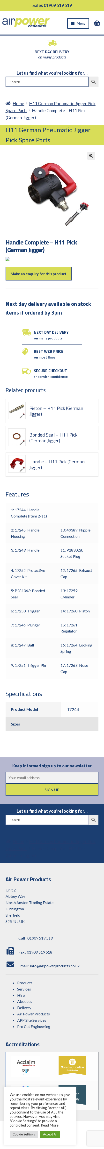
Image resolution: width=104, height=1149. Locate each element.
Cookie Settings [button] (24, 1134)
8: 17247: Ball (22, 645)
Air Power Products (33, 1014)
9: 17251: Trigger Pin (28, 665)
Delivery (24, 1007)
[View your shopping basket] (97, 23)
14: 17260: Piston (75, 611)
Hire (21, 995)
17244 (73, 709)
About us (24, 1001)
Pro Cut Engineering (33, 1026)
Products (24, 982)
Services (24, 989)
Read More (50, 1125)
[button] (91, 156)
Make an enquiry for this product (39, 274)
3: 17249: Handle (25, 550)
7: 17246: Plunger (25, 625)
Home (18, 103)
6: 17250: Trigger (25, 611)
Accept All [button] (50, 1134)
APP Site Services (31, 1020)
